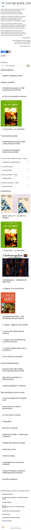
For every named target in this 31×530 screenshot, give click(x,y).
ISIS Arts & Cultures (10, 428)
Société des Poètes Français (13, 443)
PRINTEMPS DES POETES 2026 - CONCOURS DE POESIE (14, 143)
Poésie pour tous (9, 449)
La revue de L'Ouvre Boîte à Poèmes (11, 162)
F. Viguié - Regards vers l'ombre (15, 325)
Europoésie (6, 421)
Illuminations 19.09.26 (7, 494)
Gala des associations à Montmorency (12, 378)
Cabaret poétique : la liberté (13, 386)
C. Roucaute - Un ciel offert (13, 129)
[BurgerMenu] (3, 6)
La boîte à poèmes (7, 178)
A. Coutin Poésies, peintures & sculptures (14, 349)
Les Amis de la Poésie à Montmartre (11, 407)
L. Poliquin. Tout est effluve (13, 288)
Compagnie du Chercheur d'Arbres (13, 463)
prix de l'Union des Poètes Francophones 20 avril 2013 (13, 370)
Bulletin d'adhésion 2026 (12, 76)
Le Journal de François (11, 415)
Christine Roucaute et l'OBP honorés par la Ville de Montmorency (13, 89)
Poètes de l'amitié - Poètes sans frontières (15, 435)
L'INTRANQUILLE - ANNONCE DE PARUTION (14, 281)
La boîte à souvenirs (7, 186)
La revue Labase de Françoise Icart (14, 399)
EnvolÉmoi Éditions (9, 479)
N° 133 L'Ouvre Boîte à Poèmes (14, 96)
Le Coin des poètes (7, 170)
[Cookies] (3, 527)
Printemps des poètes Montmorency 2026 (11, 151)
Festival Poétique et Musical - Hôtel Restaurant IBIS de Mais (15, 498)
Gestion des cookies (15, 528)
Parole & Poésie (8, 456)
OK (28, 65)
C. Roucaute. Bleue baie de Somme (13, 332)
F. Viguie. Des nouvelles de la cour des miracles (14, 341)
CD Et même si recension (12, 357)
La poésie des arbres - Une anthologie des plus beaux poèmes (13, 317)
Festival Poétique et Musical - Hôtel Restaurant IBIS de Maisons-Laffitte (14, 472)
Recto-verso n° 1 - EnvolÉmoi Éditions (14, 217)
